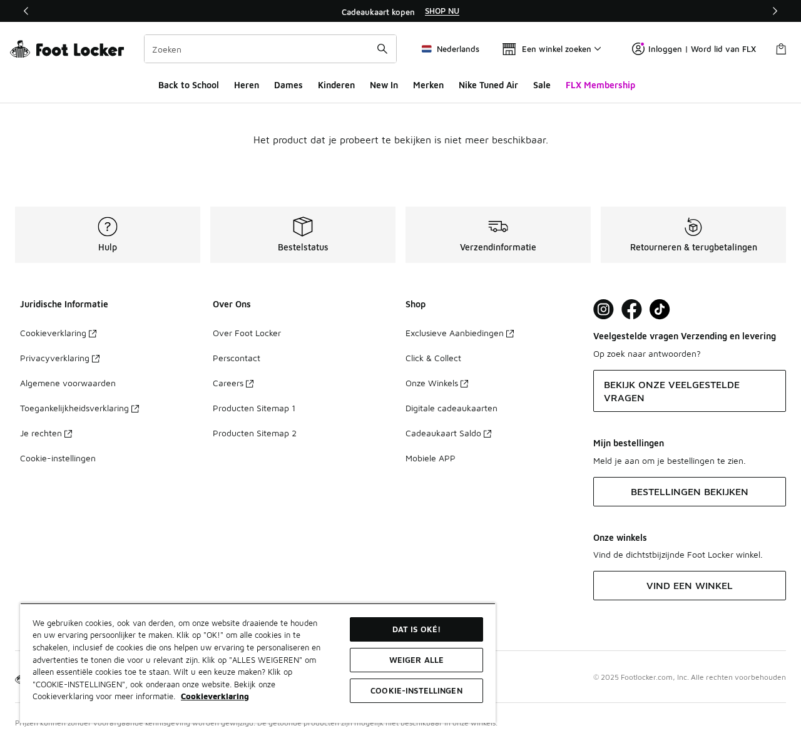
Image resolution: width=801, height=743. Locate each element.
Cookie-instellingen (58, 458)
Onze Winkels (432, 382)
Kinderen (336, 84)
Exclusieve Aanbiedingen (455, 332)
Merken (428, 84)
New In (384, 84)
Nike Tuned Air (488, 84)
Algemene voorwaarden (68, 382)
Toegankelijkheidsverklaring (74, 407)
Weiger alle (416, 660)
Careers (228, 382)
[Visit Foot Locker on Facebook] (631, 309)
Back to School (188, 84)
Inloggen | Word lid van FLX (702, 49)
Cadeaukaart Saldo (443, 433)
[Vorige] (26, 11)
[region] (400, 11)
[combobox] (270, 49)
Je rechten (41, 433)
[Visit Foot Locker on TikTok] (660, 309)
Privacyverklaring (54, 357)
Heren (246, 84)
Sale (542, 84)
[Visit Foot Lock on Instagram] (603, 309)
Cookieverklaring (53, 332)
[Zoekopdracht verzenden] (382, 49)
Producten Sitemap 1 (254, 407)
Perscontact (236, 357)
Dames (288, 84)
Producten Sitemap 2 (255, 433)
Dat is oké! (416, 629)
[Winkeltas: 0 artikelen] (781, 49)
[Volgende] (774, 11)
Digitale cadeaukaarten (451, 407)
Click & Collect (433, 357)
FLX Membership (600, 84)
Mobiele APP (431, 458)
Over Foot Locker (247, 332)
